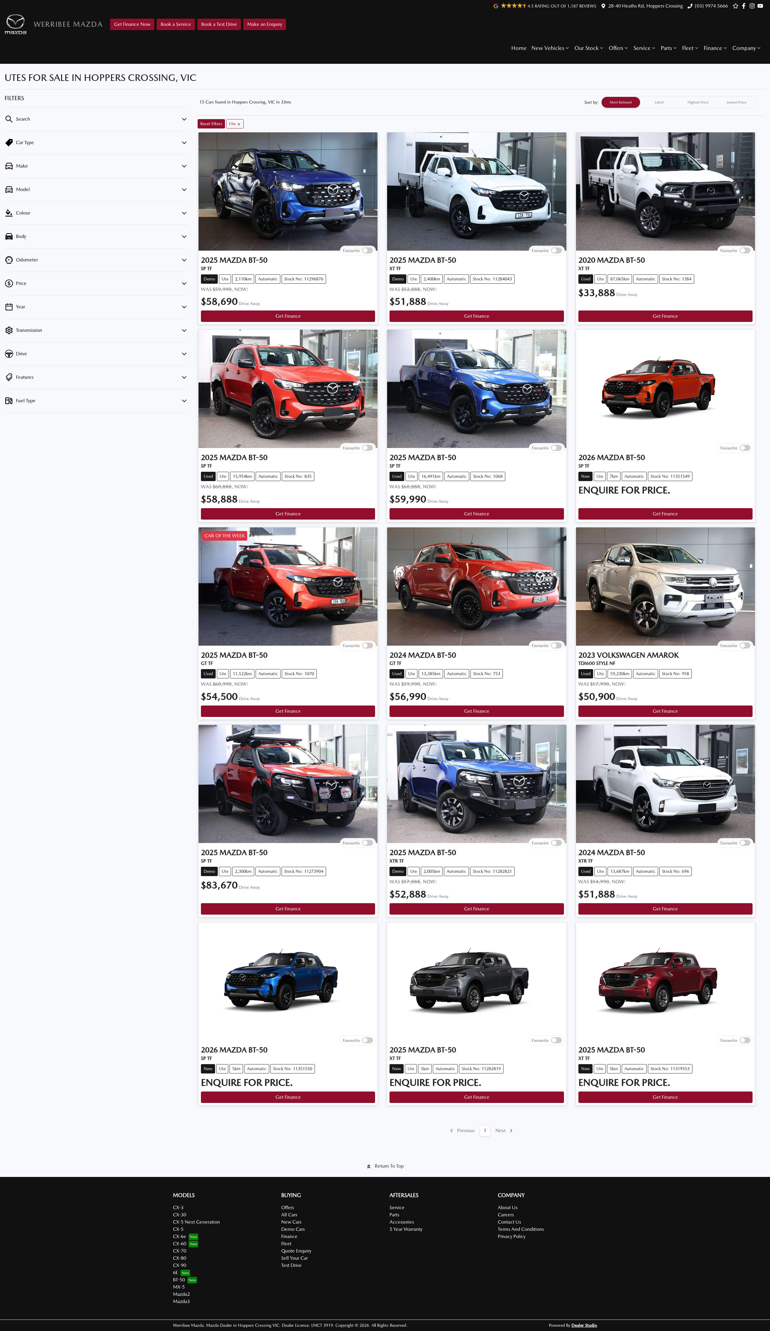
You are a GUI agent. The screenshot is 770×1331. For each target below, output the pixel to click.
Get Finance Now (132, 24)
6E (175, 1272)
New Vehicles (547, 48)
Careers (506, 1215)
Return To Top (389, 1166)
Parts (666, 48)
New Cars (291, 1222)
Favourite (351, 250)
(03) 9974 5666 (711, 6)
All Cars (289, 1215)
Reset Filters (211, 123)
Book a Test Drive (219, 24)
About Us (507, 1207)
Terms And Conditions (521, 1229)
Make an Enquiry (264, 24)
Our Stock (586, 48)
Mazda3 (181, 1301)
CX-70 (179, 1251)
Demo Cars (293, 1229)
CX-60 (179, 1243)
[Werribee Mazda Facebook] (745, 6)
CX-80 (179, 1258)
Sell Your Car (294, 1258)
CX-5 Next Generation (196, 1222)
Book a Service (176, 24)
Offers (616, 48)
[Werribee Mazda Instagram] (753, 6)
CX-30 (179, 1215)
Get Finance (288, 316)
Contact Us (509, 1222)
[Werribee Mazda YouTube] (761, 6)
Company (744, 48)
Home (519, 48)
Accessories (402, 1222)
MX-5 (179, 1287)
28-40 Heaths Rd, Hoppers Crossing (645, 6)
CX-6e (179, 1236)
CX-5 (178, 1229)
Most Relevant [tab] (621, 102)
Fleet (688, 48)
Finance (713, 48)
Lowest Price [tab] (736, 102)
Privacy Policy (511, 1236)
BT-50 (179, 1280)
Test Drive (291, 1265)
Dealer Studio (584, 1325)
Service (642, 48)
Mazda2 (181, 1294)
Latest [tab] (659, 102)
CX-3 (178, 1207)
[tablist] (678, 102)
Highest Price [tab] (698, 102)
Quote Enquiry (296, 1251)
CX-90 (179, 1265)
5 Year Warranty (406, 1229)
